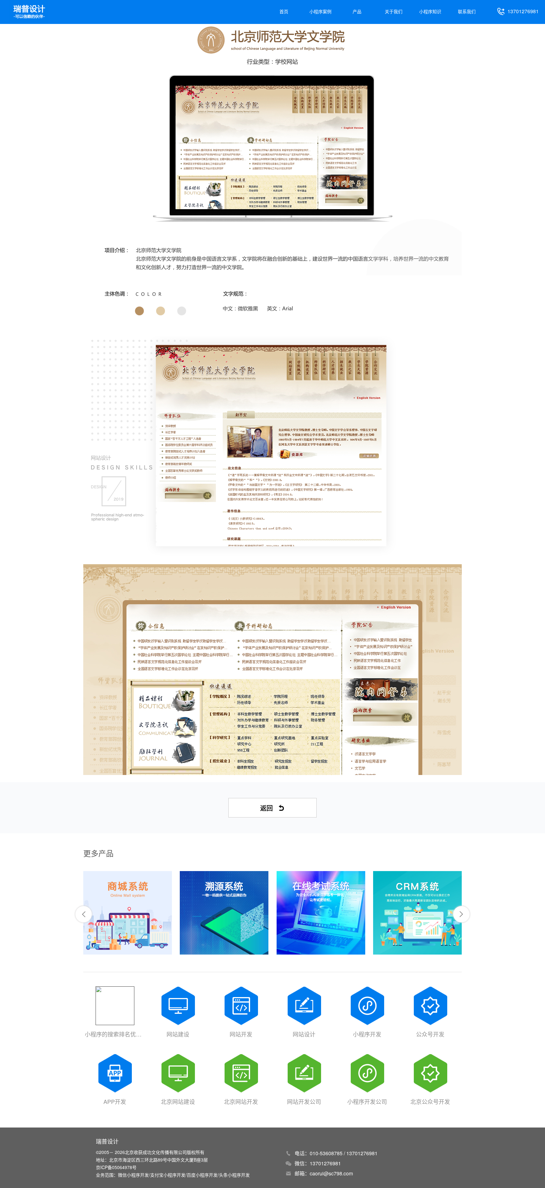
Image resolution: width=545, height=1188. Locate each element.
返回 (266, 807)
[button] (83, 914)
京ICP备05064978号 (116, 1167)
